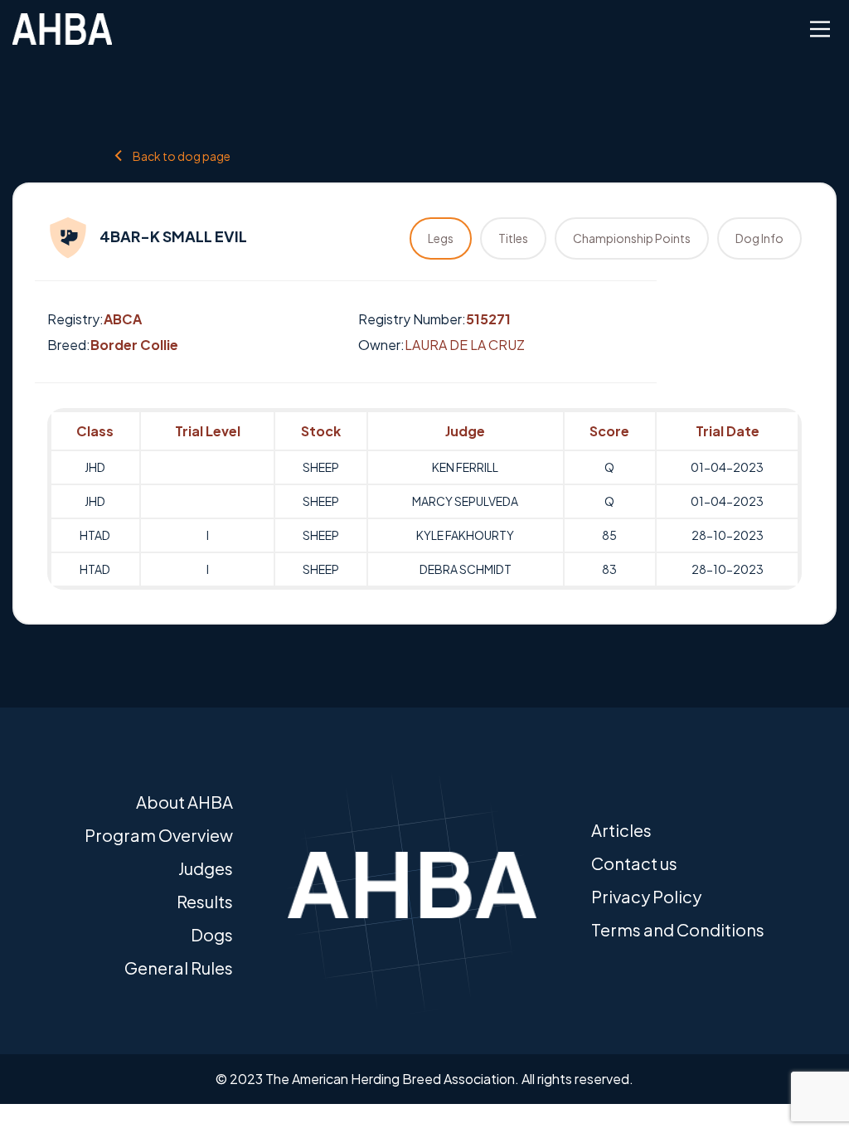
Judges (205, 868)
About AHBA (184, 801)
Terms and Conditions (677, 929)
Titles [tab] (513, 238)
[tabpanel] (424, 499)
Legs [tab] (441, 238)
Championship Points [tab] (632, 238)
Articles (621, 829)
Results (205, 901)
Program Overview (159, 834)
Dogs (212, 934)
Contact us (634, 863)
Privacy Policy (646, 896)
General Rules (178, 967)
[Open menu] (820, 29)
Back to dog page (181, 155)
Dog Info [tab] (759, 238)
